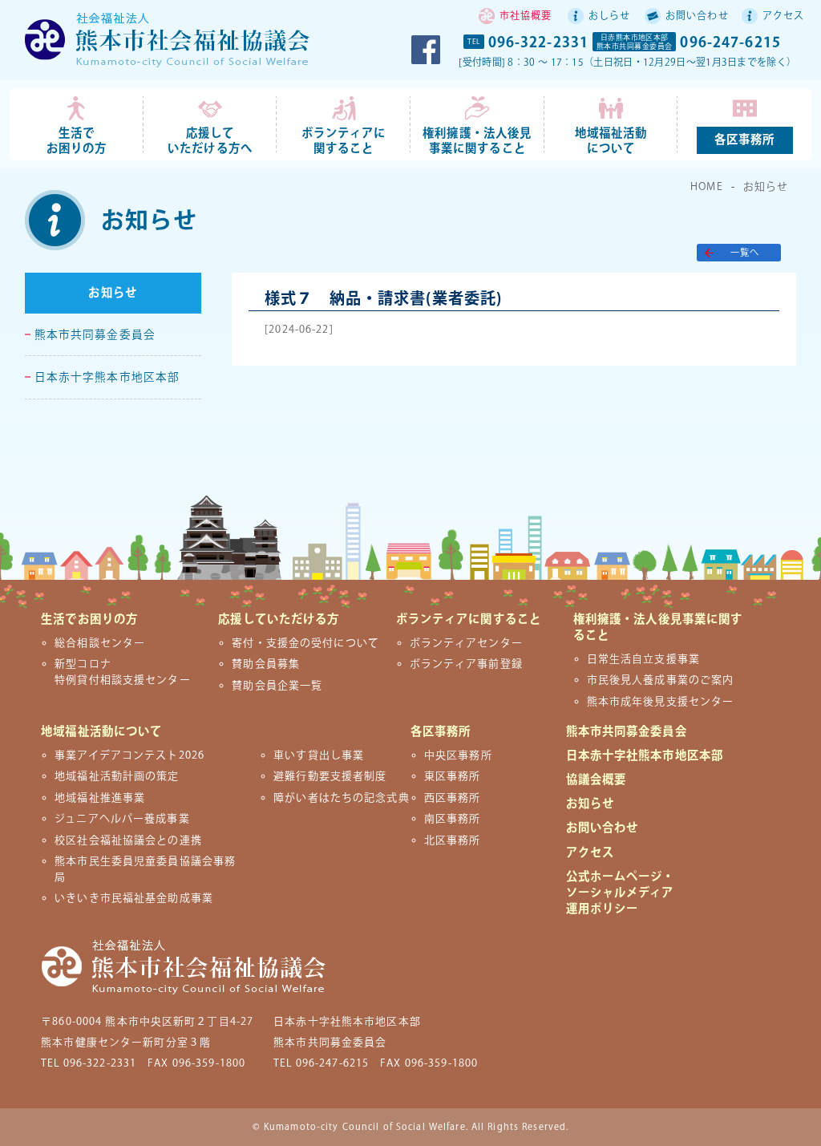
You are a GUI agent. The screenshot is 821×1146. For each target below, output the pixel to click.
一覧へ (744, 253)
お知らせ (765, 187)
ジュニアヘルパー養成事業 (122, 819)
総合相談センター (100, 643)
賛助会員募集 (266, 664)
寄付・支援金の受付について (305, 643)
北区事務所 (452, 840)
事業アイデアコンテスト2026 (129, 755)
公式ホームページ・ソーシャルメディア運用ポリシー (620, 893)
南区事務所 (452, 819)
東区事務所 (452, 776)
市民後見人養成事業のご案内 (660, 680)
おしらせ (609, 16)
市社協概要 (525, 16)
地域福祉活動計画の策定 (117, 776)
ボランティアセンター (466, 643)
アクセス (783, 16)
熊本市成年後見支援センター (660, 701)
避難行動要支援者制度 (329, 776)
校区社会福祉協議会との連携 (128, 840)
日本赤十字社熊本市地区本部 (645, 755)
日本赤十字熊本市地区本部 (107, 378)
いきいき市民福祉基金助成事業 (134, 898)
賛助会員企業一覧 (277, 685)
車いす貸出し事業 (318, 755)
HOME (706, 187)
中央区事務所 (458, 755)
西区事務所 (452, 798)
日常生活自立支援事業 (643, 659)
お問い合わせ (697, 16)
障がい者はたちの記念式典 (341, 798)
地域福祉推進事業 (100, 798)
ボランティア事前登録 (466, 664)
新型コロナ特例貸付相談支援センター (122, 671)
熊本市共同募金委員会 (95, 335)
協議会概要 (596, 779)
